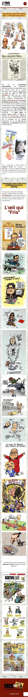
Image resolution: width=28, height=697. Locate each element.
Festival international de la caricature (14, 100)
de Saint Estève (13, 102)
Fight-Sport (23, 168)
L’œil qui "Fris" (14, 210)
